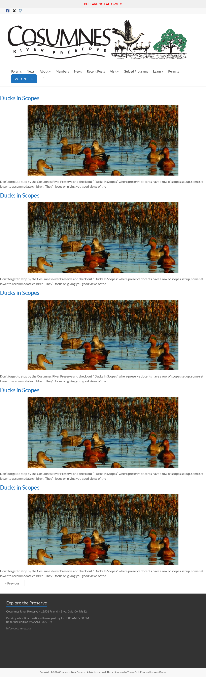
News (31, 71)
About (44, 71)
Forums (16, 71)
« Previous (12, 583)
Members (62, 71)
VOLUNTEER (24, 79)
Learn (157, 71)
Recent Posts (96, 71)
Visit (113, 71)
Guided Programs (136, 71)
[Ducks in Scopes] (103, 107)
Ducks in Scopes (19, 98)
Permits (173, 71)
